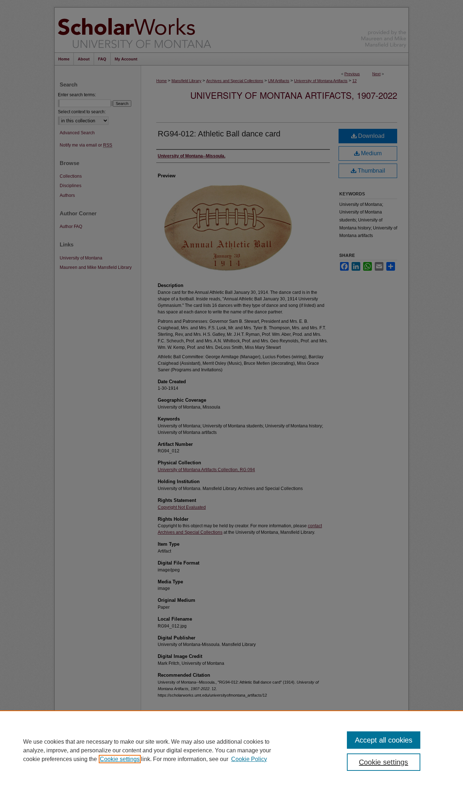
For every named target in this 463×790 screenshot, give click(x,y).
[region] (231, 750)
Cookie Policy (249, 759)
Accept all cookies (383, 740)
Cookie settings (120, 759)
